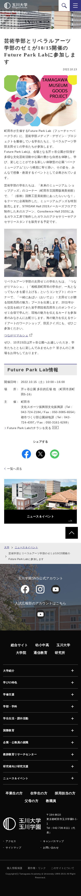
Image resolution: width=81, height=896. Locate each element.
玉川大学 (63, 645)
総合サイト (19, 645)
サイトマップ (13, 847)
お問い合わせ (51, 847)
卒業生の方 (14, 793)
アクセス (11, 841)
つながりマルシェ (16, 335)
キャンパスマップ (53, 841)
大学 (6, 547)
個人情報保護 (14, 868)
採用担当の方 (65, 793)
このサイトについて (62, 868)
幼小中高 (42, 645)
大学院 (21, 652)
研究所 (60, 652)
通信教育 (40, 652)
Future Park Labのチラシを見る (29, 428)
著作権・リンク (37, 868)
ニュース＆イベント (26, 547)
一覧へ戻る (14, 468)
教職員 (51, 801)
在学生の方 (39, 793)
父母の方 (31, 801)
